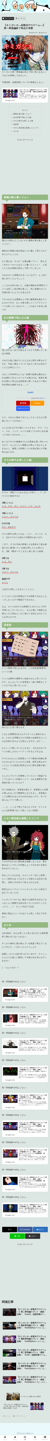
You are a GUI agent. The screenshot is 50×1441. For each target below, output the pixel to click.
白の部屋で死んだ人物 (22, 117)
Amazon (37, 403)
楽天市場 (23, 403)
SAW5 (30, 392)
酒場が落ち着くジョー (22, 114)
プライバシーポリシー (25, 1433)
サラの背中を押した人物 (23, 121)
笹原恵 (16, 124)
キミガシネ (21, 18)
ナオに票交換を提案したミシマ (25, 128)
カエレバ (42, 398)
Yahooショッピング (23, 408)
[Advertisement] (25, 166)
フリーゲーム (9, 18)
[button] (32, 1236)
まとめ (16, 131)
